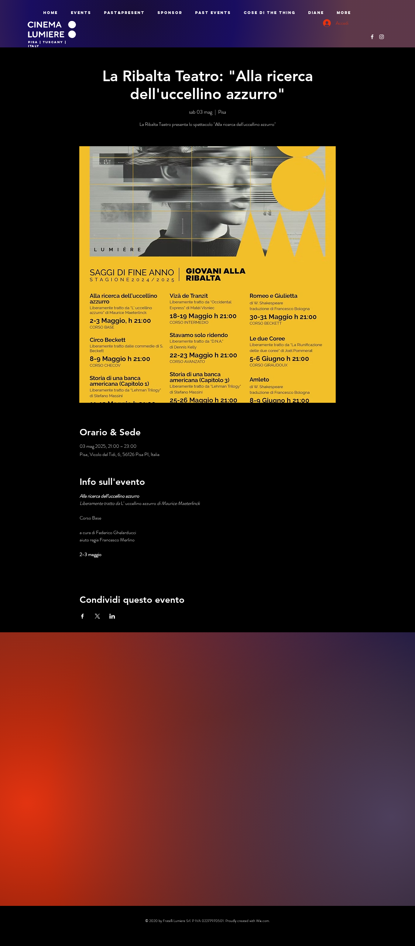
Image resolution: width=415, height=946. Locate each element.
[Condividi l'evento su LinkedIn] (112, 616)
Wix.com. (263, 921)
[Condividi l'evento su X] (97, 616)
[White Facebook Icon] (372, 37)
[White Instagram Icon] (382, 37)
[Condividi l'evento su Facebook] (82, 616)
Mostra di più (92, 572)
